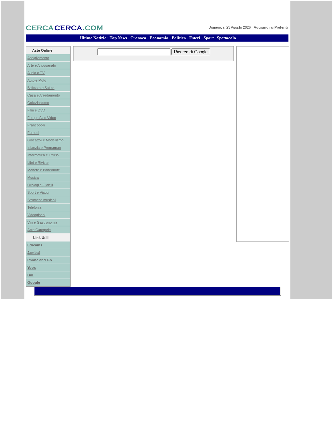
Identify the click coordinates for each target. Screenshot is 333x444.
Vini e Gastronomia (42, 222)
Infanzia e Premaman (44, 148)
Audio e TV (36, 73)
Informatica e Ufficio (43, 155)
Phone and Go (39, 260)
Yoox (31, 267)
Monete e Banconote (43, 170)
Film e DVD (36, 110)
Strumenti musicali (41, 200)
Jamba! (33, 253)
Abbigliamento (38, 58)
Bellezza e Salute (40, 88)
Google (33, 282)
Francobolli (36, 125)
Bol (30, 275)
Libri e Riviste (37, 162)
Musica (33, 177)
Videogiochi (36, 215)
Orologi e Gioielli (40, 185)
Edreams (34, 245)
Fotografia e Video (41, 118)
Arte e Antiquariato (41, 65)
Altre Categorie (39, 230)
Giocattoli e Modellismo (45, 140)
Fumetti (33, 133)
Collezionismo (38, 103)
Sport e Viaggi (38, 192)
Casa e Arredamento (43, 95)
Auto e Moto (36, 80)
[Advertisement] (153, 76)
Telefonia (34, 207)
